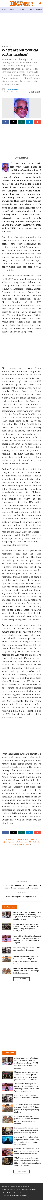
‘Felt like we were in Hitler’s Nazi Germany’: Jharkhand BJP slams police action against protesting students (25, 960)
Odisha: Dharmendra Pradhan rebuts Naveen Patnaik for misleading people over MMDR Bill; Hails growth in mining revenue (27, 916)
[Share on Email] (37, 122)
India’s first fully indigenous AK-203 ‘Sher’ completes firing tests (26, 949)
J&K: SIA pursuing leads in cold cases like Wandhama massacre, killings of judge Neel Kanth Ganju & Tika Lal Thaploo (27, 1162)
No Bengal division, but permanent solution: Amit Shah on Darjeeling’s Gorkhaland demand (26, 971)
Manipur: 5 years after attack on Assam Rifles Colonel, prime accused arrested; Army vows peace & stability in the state (26, 928)
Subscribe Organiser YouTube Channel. (21, 839)
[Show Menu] (3, 3)
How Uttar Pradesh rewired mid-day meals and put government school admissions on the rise (27, 1151)
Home (4, 9)
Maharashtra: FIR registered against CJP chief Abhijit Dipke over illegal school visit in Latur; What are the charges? (27, 939)
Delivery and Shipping (29, 1190)
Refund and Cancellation (10, 1190)
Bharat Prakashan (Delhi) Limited (12, 1193)
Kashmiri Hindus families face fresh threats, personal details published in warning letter (26, 1130)
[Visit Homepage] (21, 3)
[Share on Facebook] (5, 122)
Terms (12, 1187)
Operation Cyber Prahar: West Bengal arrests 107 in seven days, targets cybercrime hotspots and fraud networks (27, 1141)
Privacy (4, 1187)
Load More (21, 979)
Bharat (13, 9)
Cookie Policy (22, 1187)
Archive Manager (13, 89)
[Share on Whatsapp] (21, 122)
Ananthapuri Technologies (19, 1196)
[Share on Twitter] (13, 122)
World (23, 9)
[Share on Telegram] (29, 122)
